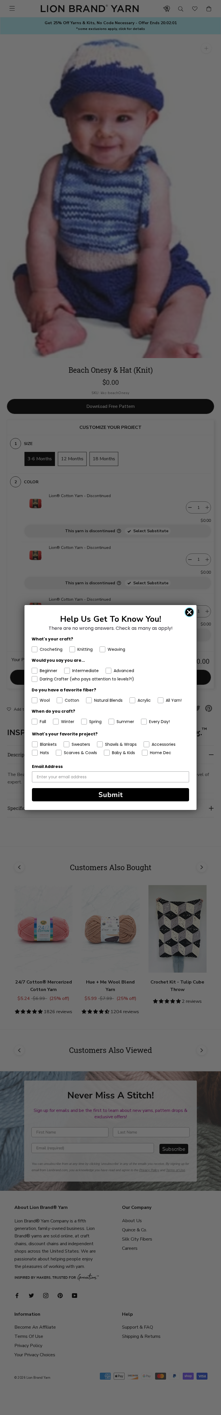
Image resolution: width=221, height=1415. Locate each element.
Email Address (47, 766)
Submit (110, 794)
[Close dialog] (189, 612)
